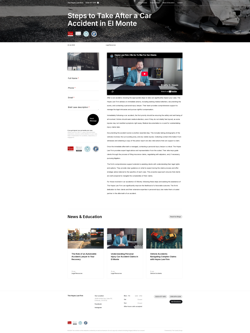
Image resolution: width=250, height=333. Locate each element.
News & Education (168, 3)
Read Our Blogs (175, 216)
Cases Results (142, 3)
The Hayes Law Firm (75, 3)
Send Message (93, 119)
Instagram (98, 307)
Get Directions (176, 301)
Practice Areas (155, 3)
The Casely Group (177, 330)
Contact (179, 3)
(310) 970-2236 (175, 296)
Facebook (98, 304)
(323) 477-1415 (91, 3)
